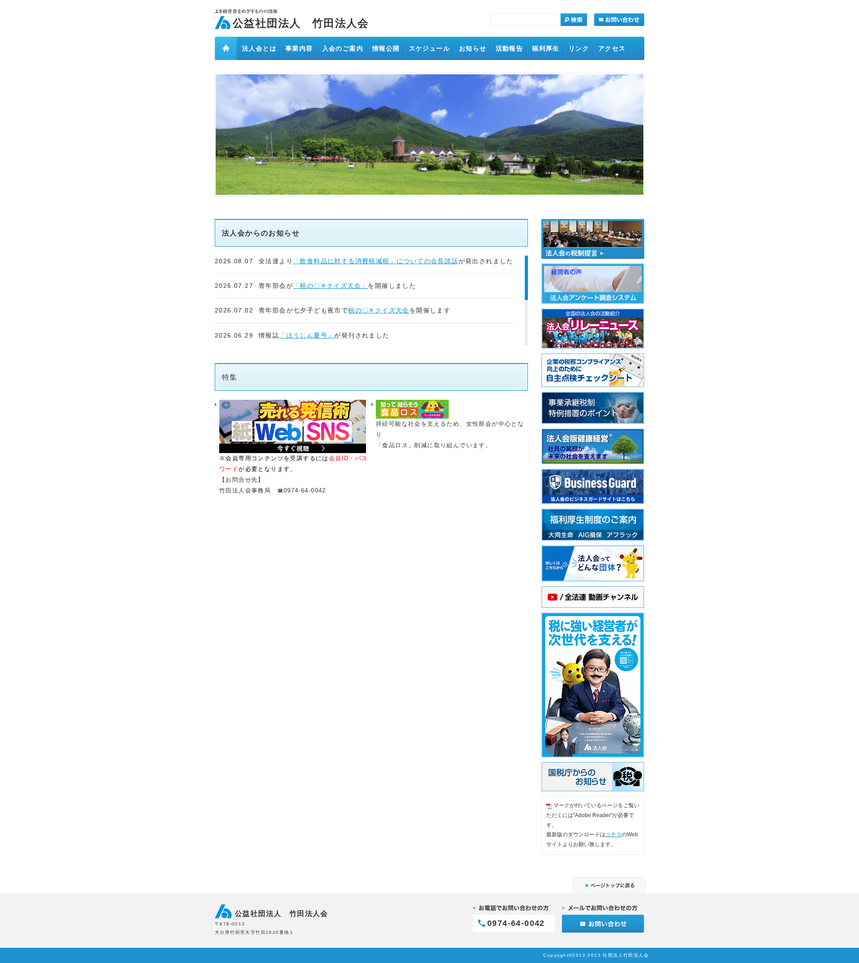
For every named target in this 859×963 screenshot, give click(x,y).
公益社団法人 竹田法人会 (301, 23)
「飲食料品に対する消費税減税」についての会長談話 (376, 261)
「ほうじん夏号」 (306, 335)
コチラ (613, 834)
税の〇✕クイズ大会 (378, 310)
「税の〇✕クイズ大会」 (330, 285)
